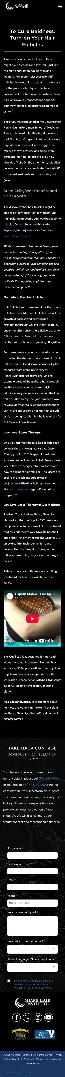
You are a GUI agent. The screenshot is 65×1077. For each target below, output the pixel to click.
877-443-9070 (33, 784)
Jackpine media (32, 1063)
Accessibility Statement (23, 1059)
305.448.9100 (48, 778)
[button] (60, 7)
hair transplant (18, 489)
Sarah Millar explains (17, 236)
